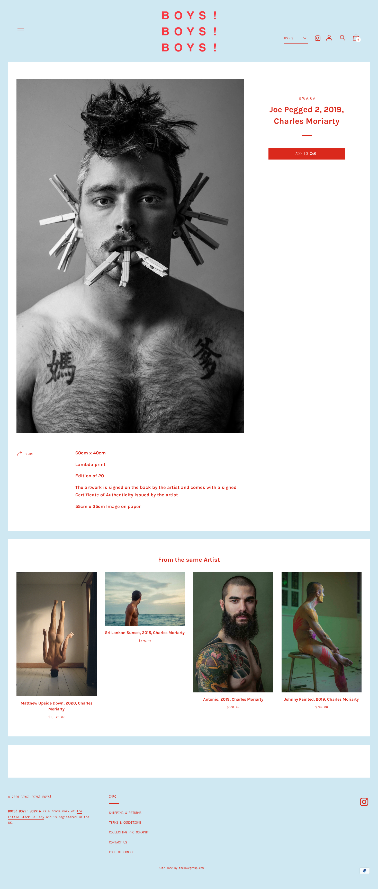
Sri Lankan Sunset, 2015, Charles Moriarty (145, 632)
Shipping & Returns (125, 813)
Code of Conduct (122, 852)
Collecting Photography (129, 832)
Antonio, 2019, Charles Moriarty (233, 699)
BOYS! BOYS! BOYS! (36, 797)
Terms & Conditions (125, 822)
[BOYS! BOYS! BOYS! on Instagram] (317, 38)
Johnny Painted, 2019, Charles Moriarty (321, 699)
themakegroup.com (191, 867)
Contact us (118, 842)
